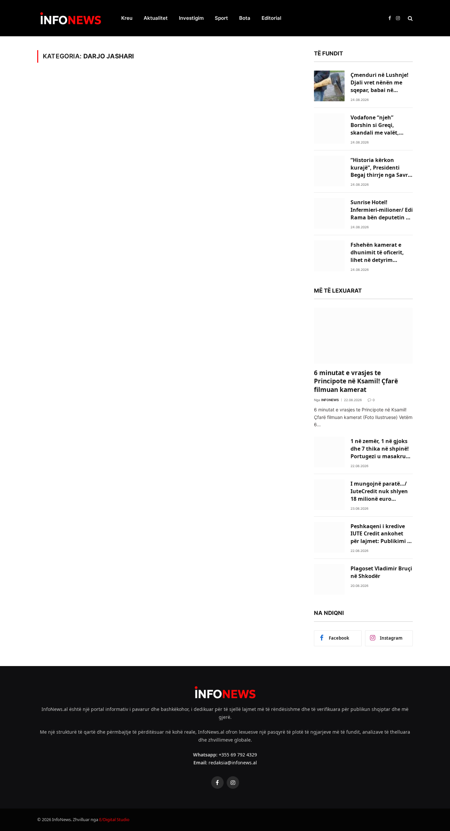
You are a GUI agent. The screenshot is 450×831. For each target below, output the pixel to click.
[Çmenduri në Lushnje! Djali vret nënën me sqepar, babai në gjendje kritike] (329, 86)
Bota (244, 18)
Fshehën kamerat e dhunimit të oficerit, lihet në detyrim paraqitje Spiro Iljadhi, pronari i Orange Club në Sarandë (380, 252)
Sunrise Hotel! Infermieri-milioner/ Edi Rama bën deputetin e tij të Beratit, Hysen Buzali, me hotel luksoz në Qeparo (382, 210)
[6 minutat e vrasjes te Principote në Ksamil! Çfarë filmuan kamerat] (363, 336)
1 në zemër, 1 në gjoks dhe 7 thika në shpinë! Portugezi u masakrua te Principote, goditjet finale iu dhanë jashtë (380, 448)
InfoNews (330, 400)
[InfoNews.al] (70, 18)
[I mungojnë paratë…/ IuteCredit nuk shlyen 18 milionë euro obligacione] (329, 494)
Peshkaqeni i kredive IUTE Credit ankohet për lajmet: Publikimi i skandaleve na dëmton (381, 534)
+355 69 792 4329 (238, 754)
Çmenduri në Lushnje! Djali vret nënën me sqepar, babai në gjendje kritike (379, 82)
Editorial (271, 18)
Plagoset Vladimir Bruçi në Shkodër (381, 572)
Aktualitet (156, 18)
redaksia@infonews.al (233, 762)
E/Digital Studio (114, 819)
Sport (221, 18)
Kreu (126, 18)
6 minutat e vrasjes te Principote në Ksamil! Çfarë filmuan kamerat (356, 381)
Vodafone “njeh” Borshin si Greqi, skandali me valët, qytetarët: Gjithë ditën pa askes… (380, 125)
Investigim (191, 18)
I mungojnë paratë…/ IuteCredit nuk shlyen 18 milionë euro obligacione (379, 491)
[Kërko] (410, 18)
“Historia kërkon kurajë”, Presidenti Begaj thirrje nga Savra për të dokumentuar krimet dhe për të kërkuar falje (381, 167)
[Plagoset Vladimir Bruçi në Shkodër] (329, 579)
